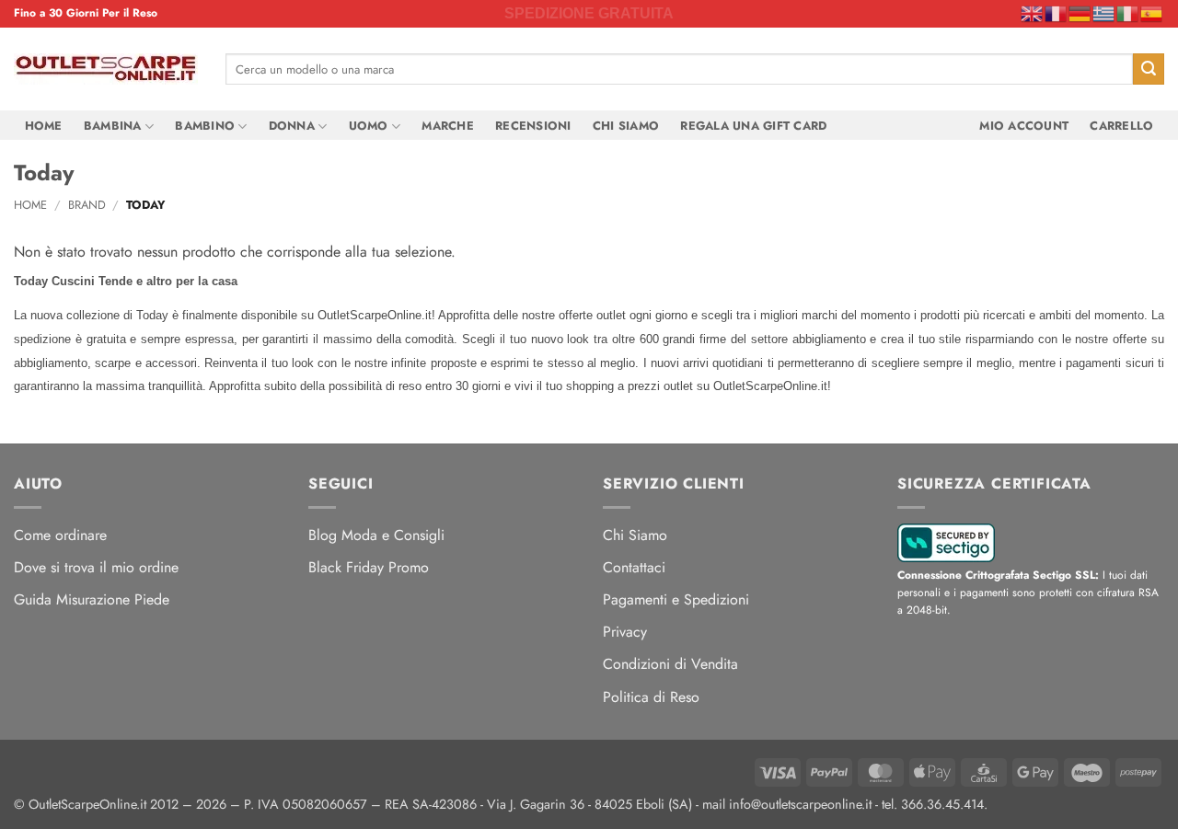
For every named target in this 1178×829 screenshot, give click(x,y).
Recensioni (533, 125)
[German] (1080, 13)
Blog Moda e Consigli (376, 535)
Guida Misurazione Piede (91, 599)
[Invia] (1148, 69)
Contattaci (634, 567)
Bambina (113, 125)
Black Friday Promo (368, 567)
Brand (87, 204)
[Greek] (1104, 13)
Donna (292, 125)
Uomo (368, 125)
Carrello (1121, 125)
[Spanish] (1152, 13)
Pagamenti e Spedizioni (676, 599)
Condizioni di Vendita (670, 663)
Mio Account (1023, 125)
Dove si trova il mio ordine (96, 567)
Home (44, 125)
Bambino (205, 125)
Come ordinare (60, 535)
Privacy (625, 631)
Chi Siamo (626, 125)
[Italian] (1128, 13)
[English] (1033, 13)
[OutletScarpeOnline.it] (106, 69)
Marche (448, 125)
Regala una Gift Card (753, 125)
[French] (1056, 13)
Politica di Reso (651, 697)
